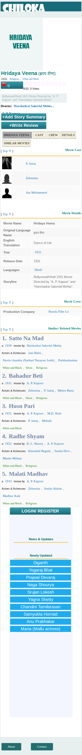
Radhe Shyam (26, 436)
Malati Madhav (28, 474)
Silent (29, 367)
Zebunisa (32, 178)
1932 (8, 443)
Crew (53, 135)
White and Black (30, 78)
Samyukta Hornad (40, 614)
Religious (14, 78)
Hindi (38, 269)
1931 (38, 252)
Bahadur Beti (26, 376)
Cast (39, 135)
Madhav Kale (11, 496)
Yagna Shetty (40, 599)
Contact (42, 746)
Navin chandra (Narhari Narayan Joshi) (28, 360)
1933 (8, 481)
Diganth (40, 562)
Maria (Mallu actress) (40, 629)
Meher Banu (66, 390)
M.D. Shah (54, 413)
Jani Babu (34, 353)
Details (68, 135)
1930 (8, 345)
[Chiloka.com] (24, 8)
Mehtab (47, 420)
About (11, 746)
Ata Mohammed (36, 192)
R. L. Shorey (35, 443)
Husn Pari (22, 406)
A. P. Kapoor (35, 383)
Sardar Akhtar (53, 488)
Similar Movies (16, 143)
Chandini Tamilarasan (41, 606)
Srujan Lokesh (40, 592)
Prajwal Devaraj (40, 577)
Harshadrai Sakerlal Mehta (33, 106)
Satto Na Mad (26, 338)
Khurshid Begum (39, 451)
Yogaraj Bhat (41, 570)
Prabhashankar (68, 360)
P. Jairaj (31, 163)
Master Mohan (12, 458)
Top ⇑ (7, 151)
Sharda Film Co (58, 311)
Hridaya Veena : (17, 135)
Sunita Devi (62, 451)
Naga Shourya (40, 584)
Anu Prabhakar (41, 621)
